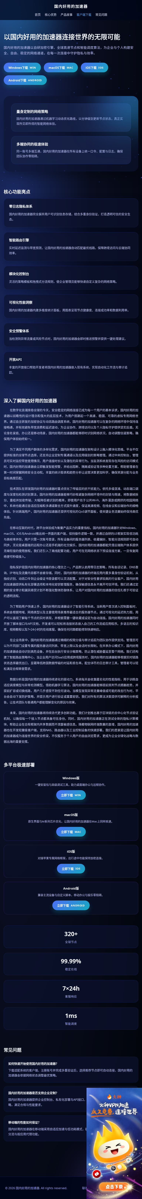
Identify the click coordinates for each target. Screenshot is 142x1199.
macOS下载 (61, 68)
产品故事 (66, 15)
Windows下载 (22, 68)
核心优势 (51, 15)
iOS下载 (94, 68)
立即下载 (71, 795)
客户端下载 (84, 15)
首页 (38, 15)
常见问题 (101, 15)
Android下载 (25, 80)
